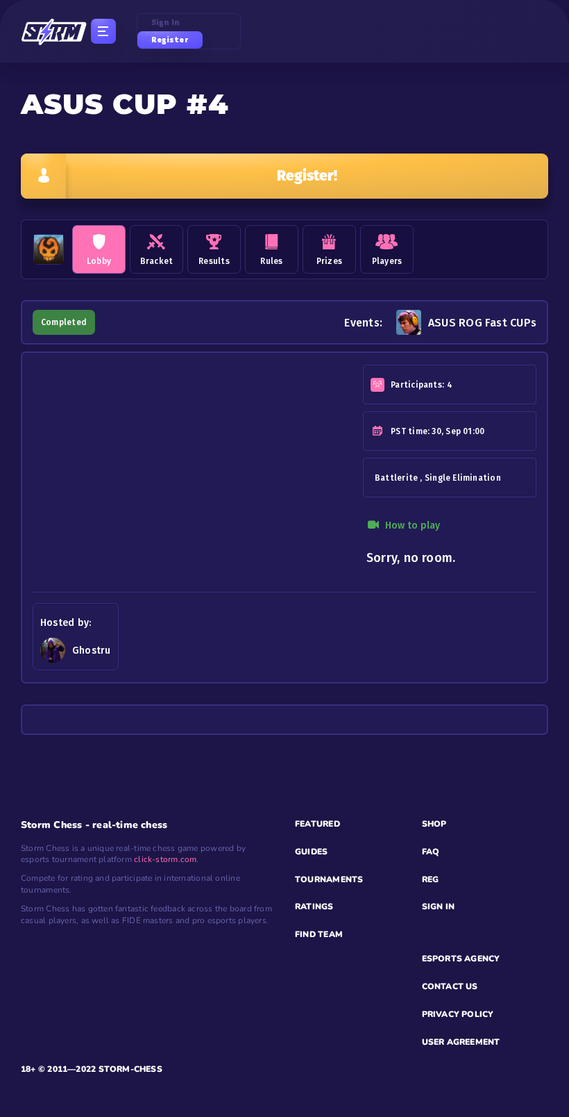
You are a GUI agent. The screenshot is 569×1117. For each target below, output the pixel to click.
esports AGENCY (461, 958)
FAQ (431, 851)
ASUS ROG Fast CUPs (482, 322)
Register (170, 39)
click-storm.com (165, 859)
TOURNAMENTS (329, 879)
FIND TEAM (319, 934)
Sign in (165, 22)
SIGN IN (438, 906)
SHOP (434, 823)
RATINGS (314, 906)
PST (398, 431)
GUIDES (311, 851)
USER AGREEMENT (461, 1042)
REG (430, 879)
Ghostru (91, 650)
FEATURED (317, 823)
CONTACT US (450, 986)
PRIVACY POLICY (458, 1014)
